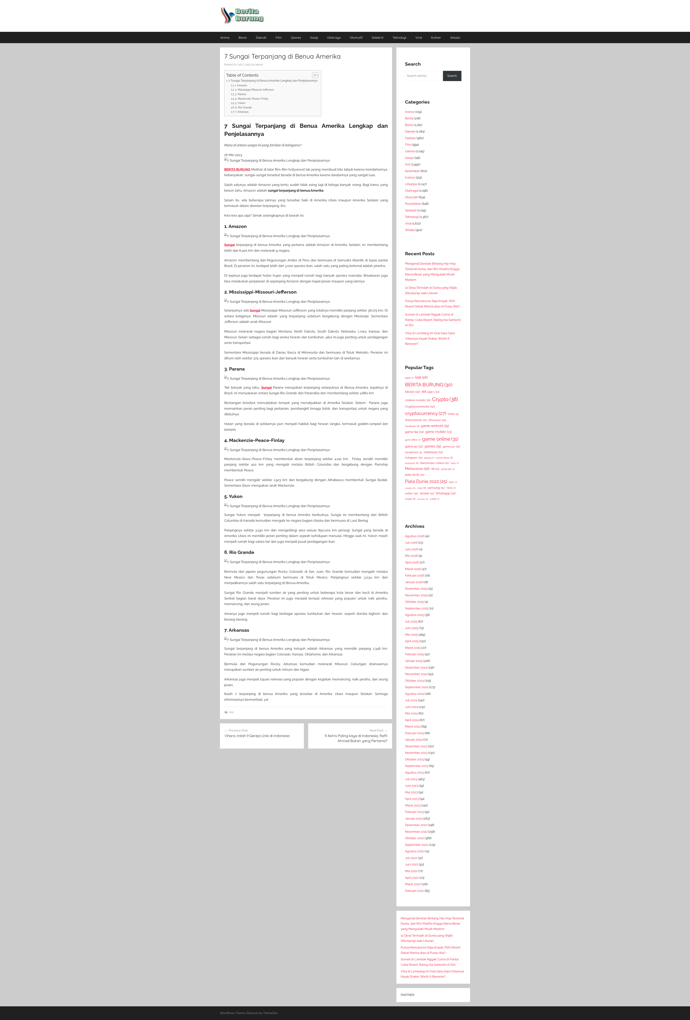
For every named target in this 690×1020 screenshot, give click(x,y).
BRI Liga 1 (430, 392)
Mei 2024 (411, 713)
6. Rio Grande (243, 107)
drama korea (416, 420)
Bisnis (243, 37)
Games (296, 37)
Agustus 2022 (414, 851)
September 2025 (416, 608)
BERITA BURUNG (237, 169)
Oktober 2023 (414, 759)
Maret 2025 (413, 647)
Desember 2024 (416, 667)
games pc (451, 446)
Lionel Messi (444, 457)
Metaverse (417, 468)
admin (259, 64)
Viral (418, 37)
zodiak (434, 499)
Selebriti (377, 37)
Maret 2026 (413, 569)
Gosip (314, 37)
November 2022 (416, 831)
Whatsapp (446, 493)
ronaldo (410, 488)
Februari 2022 (414, 891)
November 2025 (416, 595)
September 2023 (416, 766)
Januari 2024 (413, 739)
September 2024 (416, 687)
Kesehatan (412, 171)
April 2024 (412, 720)
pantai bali (447, 469)
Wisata (455, 37)
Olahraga (334, 37)
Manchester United (434, 463)
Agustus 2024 (414, 694)
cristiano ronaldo (418, 400)
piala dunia (414, 474)
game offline (412, 440)
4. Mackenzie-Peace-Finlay (251, 98)
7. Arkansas (242, 111)
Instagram (413, 457)
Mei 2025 (411, 634)
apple (409, 378)
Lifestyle (411, 184)
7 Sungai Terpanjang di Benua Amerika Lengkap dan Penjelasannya (273, 80)
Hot (231, 712)
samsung (436, 488)
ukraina (427, 493)
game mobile (439, 432)
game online (440, 439)
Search (452, 75)
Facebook (412, 426)
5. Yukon (240, 102)
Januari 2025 (413, 661)
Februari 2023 (414, 812)
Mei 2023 (411, 792)
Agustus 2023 (414, 772)
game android (435, 426)
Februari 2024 (414, 733)
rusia (421, 488)
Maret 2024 (413, 726)
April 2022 (412, 877)
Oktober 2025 (414, 601)
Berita (409, 118)
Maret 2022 (413, 884)
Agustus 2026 (414, 536)
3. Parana (240, 94)
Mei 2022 (411, 871)
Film (279, 37)
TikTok (451, 488)
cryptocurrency (425, 413)
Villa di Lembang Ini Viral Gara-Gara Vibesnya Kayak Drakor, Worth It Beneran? (430, 338)
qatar (453, 482)
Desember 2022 (416, 825)
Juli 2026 (411, 542)
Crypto (445, 399)
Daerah (261, 37)
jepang (429, 458)
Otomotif (356, 37)
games (433, 446)
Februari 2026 (414, 575)
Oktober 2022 (414, 838)
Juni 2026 (411, 549)
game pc (414, 446)
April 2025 (412, 641)
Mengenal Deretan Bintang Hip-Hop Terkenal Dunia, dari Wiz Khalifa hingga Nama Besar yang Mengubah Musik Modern (432, 923)
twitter (411, 493)
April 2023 (412, 799)
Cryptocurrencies (420, 406)
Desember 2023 (416, 746)
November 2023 (416, 752)
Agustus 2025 (414, 615)
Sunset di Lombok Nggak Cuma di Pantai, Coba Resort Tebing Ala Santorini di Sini (433, 320)
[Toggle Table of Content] (313, 75)
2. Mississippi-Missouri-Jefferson (254, 89)
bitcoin (412, 392)
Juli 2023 (411, 779)
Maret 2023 (413, 805)
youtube (422, 499)
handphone (413, 452)
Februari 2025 (414, 654)
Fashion (410, 138)
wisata (410, 499)
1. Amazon (241, 85)
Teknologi (399, 37)
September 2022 (416, 845)
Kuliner (436, 37)
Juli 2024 (411, 700)
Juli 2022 (411, 858)
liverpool (411, 463)
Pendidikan (413, 203)
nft (435, 469)
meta (454, 463)
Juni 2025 (411, 628)
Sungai (229, 245)
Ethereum (437, 420)
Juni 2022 (411, 864)
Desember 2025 (416, 588)
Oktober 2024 (414, 680)
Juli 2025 (411, 621)
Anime (224, 37)
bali (421, 377)
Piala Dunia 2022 (426, 481)
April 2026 (412, 562)
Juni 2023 (411, 785)
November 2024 (416, 674)
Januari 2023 (413, 818)
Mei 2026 (411, 555)
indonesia (433, 452)
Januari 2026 (414, 582)
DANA (453, 413)
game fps (414, 432)
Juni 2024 (411, 707)
